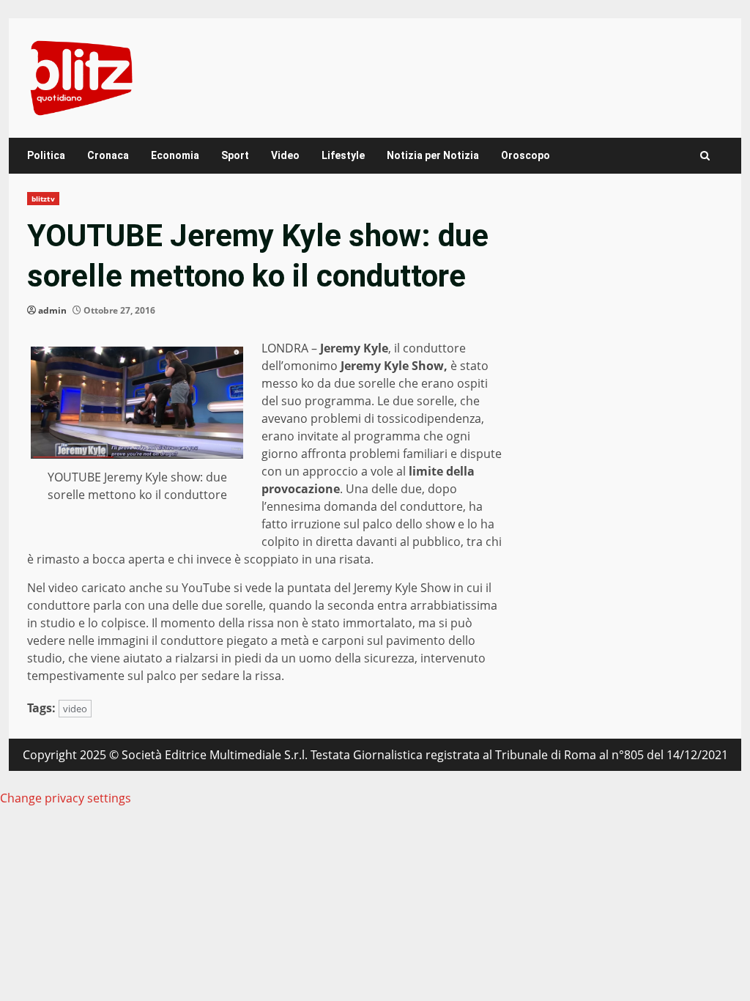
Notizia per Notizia (433, 155)
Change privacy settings (65, 798)
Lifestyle (343, 155)
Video (285, 155)
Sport (235, 155)
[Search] (705, 155)
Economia (175, 155)
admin (52, 310)
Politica (46, 155)
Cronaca (108, 155)
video (75, 708)
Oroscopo (525, 155)
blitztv (43, 198)
